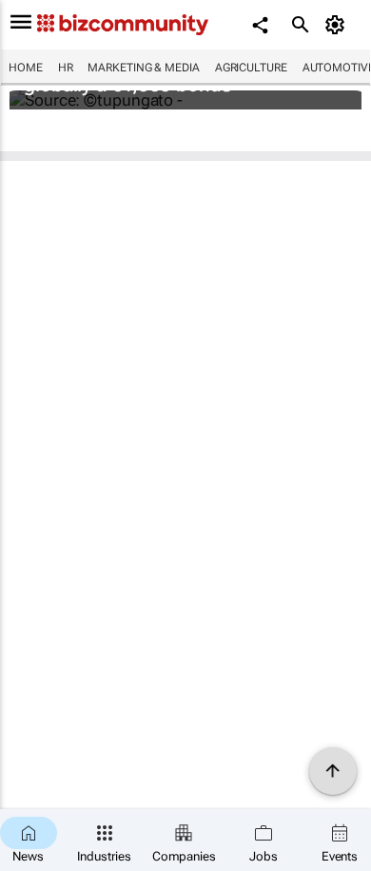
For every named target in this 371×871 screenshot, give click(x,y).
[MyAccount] (338, 24)
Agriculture (251, 67)
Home (26, 67)
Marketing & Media (143, 67)
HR (65, 67)
